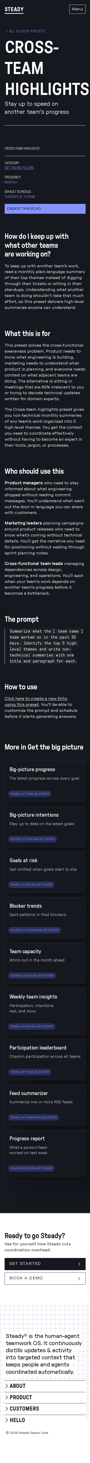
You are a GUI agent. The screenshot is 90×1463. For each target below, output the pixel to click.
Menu (77, 9)
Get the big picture (19, 168)
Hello (17, 1420)
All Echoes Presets (27, 31)
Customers (24, 1409)
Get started (25, 1264)
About (18, 1386)
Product (21, 1397)
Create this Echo (24, 209)
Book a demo (26, 1278)
